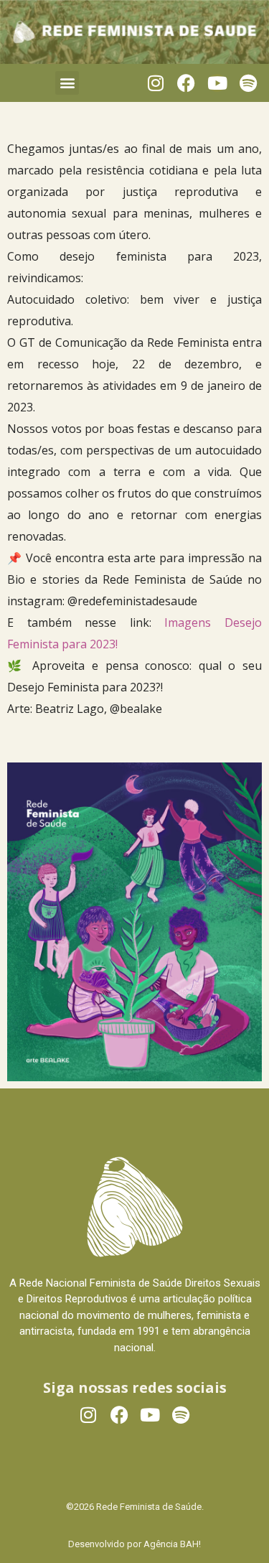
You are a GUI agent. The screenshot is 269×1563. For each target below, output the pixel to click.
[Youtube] (217, 83)
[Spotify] (248, 83)
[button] (67, 83)
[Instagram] (155, 83)
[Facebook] (186, 83)
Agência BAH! (172, 1544)
